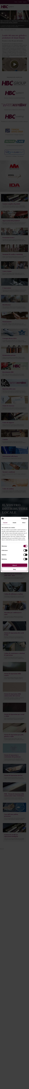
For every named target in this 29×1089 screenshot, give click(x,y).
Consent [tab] (5, 522)
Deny (14, 569)
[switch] (25, 550)
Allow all (14, 565)
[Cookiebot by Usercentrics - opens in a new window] (21, 519)
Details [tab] (14, 522)
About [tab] (23, 522)
